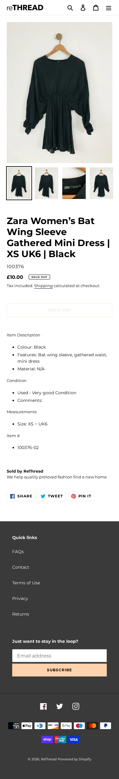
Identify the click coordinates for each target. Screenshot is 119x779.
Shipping (43, 285)
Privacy (20, 598)
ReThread (48, 759)
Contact (20, 567)
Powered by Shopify (74, 759)
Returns (20, 614)
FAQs (18, 551)
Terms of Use (26, 583)
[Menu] (108, 7)
